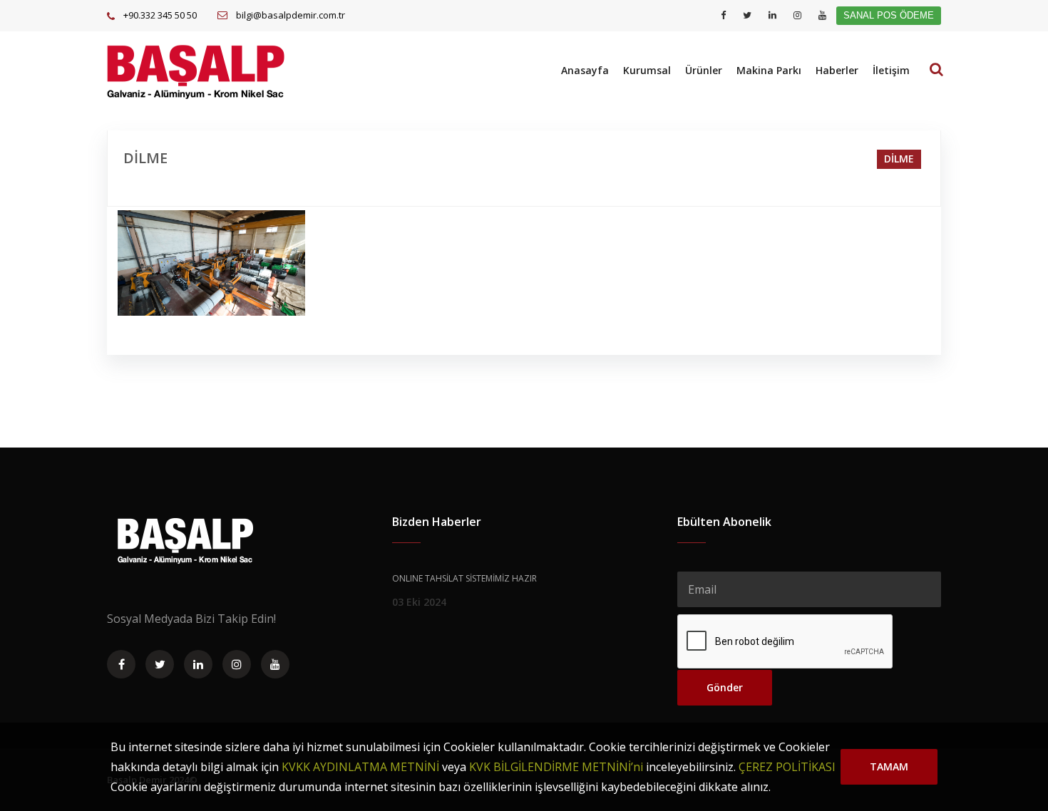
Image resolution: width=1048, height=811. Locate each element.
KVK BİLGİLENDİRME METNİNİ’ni (556, 767)
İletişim (891, 70)
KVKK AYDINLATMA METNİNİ (360, 767)
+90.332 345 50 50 (160, 15)
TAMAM (889, 766)
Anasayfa (585, 70)
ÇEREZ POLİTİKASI (787, 767)
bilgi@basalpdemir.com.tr (290, 15)
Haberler (837, 70)
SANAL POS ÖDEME (888, 15)
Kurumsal (647, 70)
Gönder (725, 687)
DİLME (899, 158)
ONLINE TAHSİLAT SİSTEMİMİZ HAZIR (464, 578)
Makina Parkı (768, 70)
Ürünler (703, 70)
